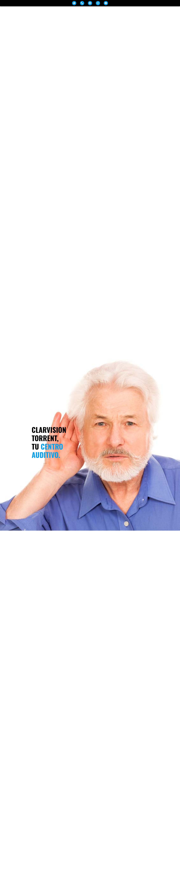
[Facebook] (90, 3)
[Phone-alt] (82, 3)
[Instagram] (98, 3)
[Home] (74, 3)
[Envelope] (106, 3)
